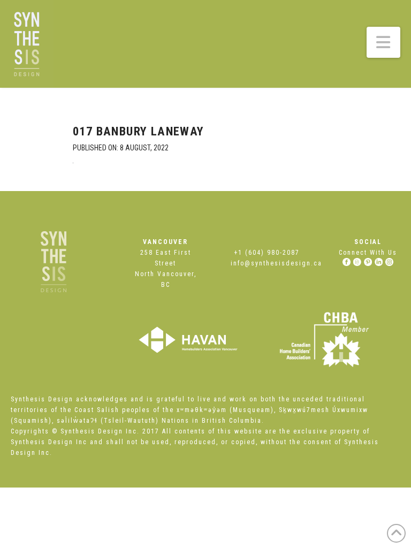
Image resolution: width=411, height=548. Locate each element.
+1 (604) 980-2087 (267, 252)
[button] (384, 42)
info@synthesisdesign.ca (276, 263)
